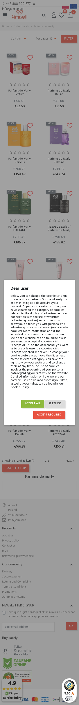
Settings (54, 403)
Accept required (49, 414)
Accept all (33, 403)
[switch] (69, 698)
